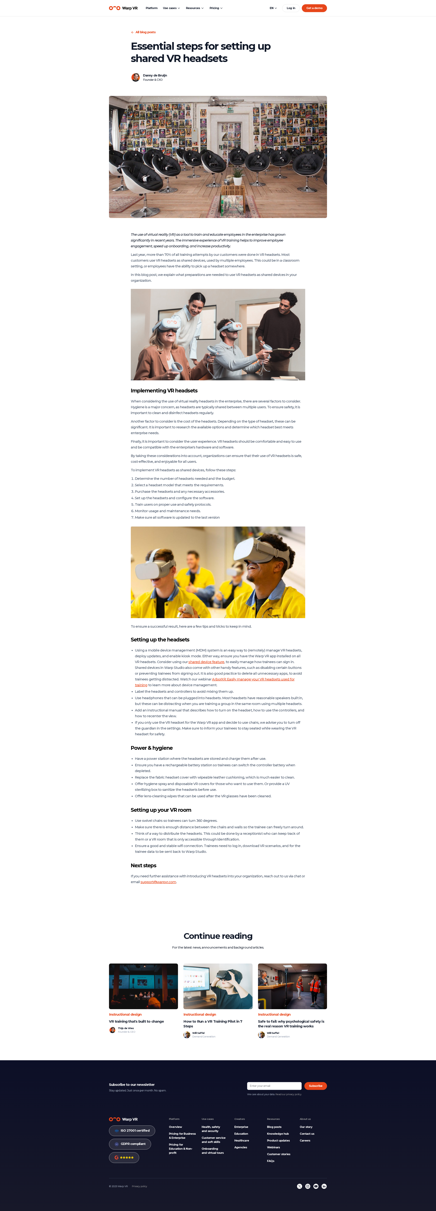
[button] (171, 8)
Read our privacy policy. (288, 1094)
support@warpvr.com (158, 882)
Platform (152, 8)
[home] (123, 8)
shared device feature (206, 662)
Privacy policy (139, 1186)
